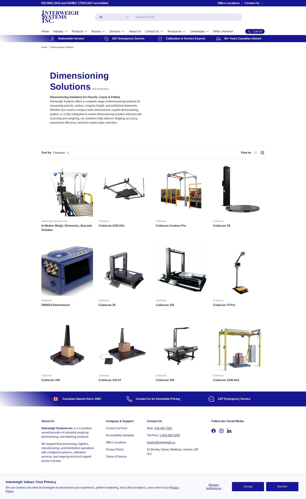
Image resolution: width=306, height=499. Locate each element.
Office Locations (229, 3)
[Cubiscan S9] (239, 190)
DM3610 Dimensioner (55, 305)
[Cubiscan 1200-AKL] (239, 345)
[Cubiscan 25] (124, 270)
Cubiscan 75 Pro (224, 305)
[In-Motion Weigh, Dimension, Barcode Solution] (67, 190)
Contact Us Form (116, 428)
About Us (135, 31)
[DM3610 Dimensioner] (67, 270)
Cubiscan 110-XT (110, 380)
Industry (58, 31)
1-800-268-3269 (170, 435)
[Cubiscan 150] (181, 345)
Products (77, 31)
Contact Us (252, 3)
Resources (174, 31)
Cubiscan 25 (107, 305)
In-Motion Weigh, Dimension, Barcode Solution (66, 227)
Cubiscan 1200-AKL (226, 380)
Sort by (46, 152)
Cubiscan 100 (50, 380)
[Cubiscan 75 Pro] (239, 270)
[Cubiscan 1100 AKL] (124, 190)
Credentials (197, 31)
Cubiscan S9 (221, 225)
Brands (96, 31)
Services (114, 31)
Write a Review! (223, 31)
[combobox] (168, 17)
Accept (248, 486)
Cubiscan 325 (165, 305)
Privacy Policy (115, 449)
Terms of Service (116, 456)
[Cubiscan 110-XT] (124, 345)
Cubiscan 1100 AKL (112, 225)
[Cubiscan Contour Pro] (181, 190)
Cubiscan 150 (165, 380)
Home (45, 31)
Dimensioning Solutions (62, 47)
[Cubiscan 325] (181, 270)
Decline (282, 486)
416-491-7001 (163, 428)
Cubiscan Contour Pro (171, 225)
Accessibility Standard (120, 435)
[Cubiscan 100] (67, 345)
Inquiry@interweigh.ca (161, 442)
